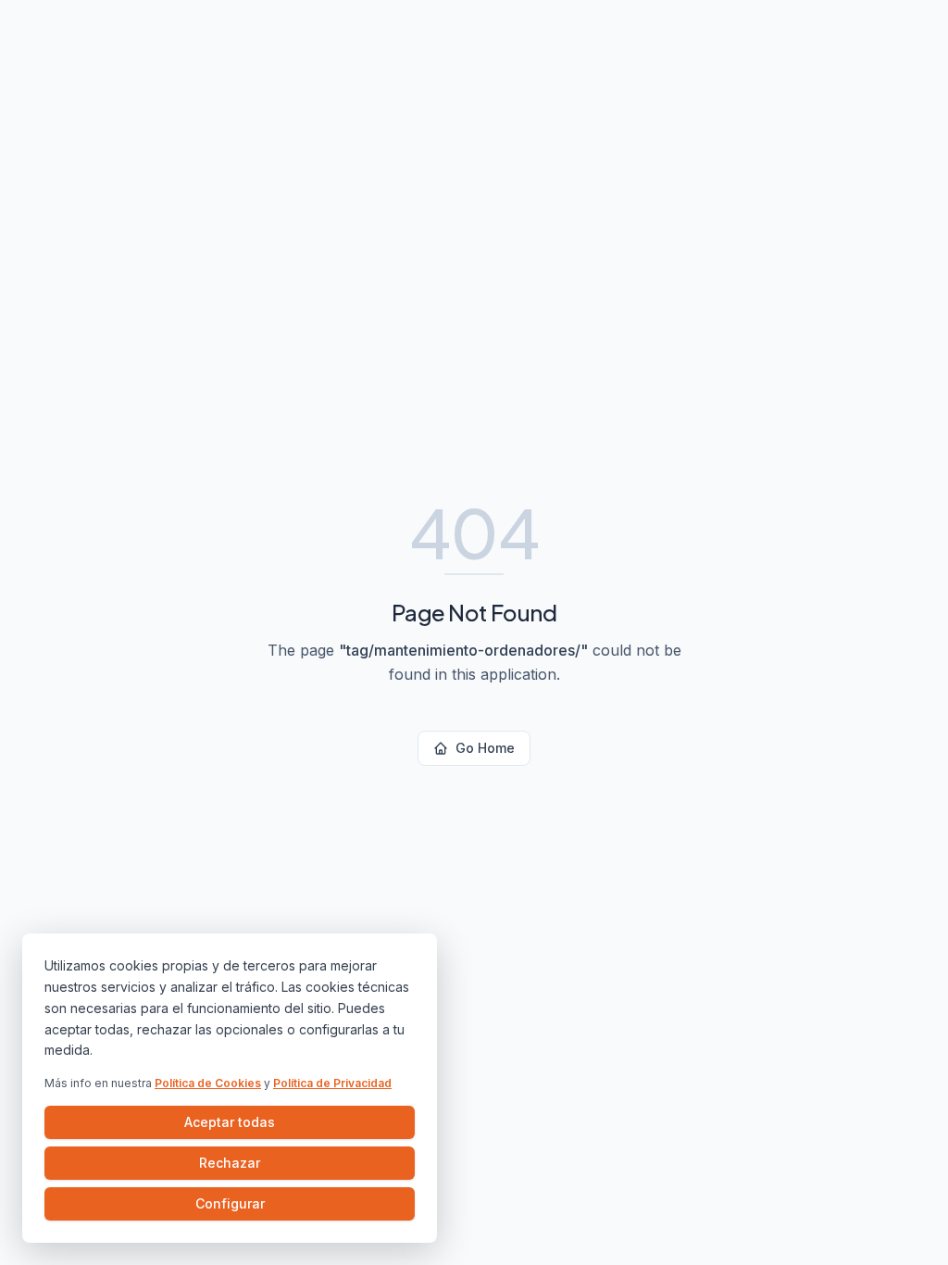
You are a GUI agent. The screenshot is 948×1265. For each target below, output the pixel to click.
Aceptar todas (229, 1122)
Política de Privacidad (332, 1083)
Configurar (230, 1203)
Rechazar (229, 1163)
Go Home (485, 748)
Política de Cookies (208, 1083)
